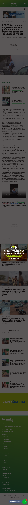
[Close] (26, 244)
